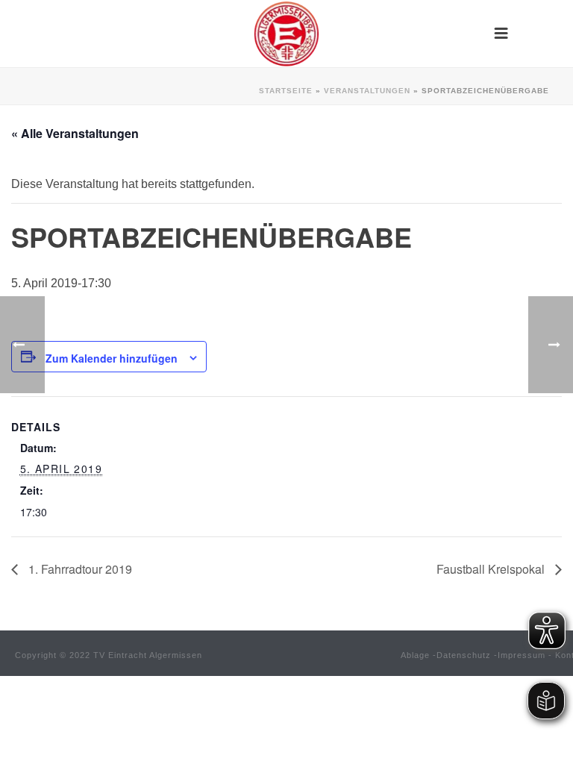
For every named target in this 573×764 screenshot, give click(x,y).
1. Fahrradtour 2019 (78, 568)
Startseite (286, 91)
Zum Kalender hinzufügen (112, 358)
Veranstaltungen (367, 91)
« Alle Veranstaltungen (75, 133)
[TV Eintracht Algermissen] (286, 33)
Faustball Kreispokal (492, 568)
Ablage (415, 655)
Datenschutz (463, 655)
